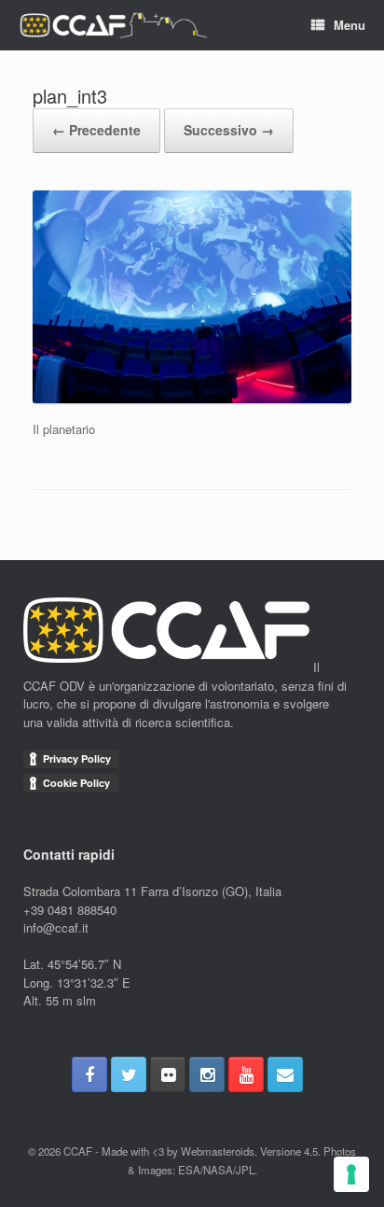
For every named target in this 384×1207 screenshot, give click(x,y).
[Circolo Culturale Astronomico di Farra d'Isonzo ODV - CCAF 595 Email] (285, 1074)
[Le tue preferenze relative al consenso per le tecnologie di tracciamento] (351, 1174)
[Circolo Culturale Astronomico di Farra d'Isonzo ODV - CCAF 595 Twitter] (128, 1074)
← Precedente (96, 129)
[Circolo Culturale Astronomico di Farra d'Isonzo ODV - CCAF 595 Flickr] (167, 1074)
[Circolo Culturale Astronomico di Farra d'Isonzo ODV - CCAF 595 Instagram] (207, 1074)
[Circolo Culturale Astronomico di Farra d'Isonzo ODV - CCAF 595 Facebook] (89, 1074)
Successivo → (229, 129)
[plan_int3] (192, 398)
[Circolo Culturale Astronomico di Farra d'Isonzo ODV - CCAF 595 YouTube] (246, 1074)
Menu (349, 25)
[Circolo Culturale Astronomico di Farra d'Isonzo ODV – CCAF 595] (113, 25)
